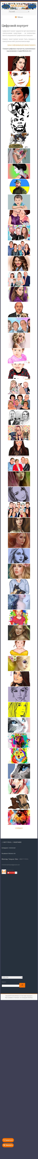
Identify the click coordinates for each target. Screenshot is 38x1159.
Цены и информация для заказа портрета (21, 45)
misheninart (11, 848)
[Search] (22, 985)
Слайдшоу (19, 828)
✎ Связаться (8, 1140)
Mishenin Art (11, 853)
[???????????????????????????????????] (19, 586)
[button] (8, 1140)
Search (4, 982)
